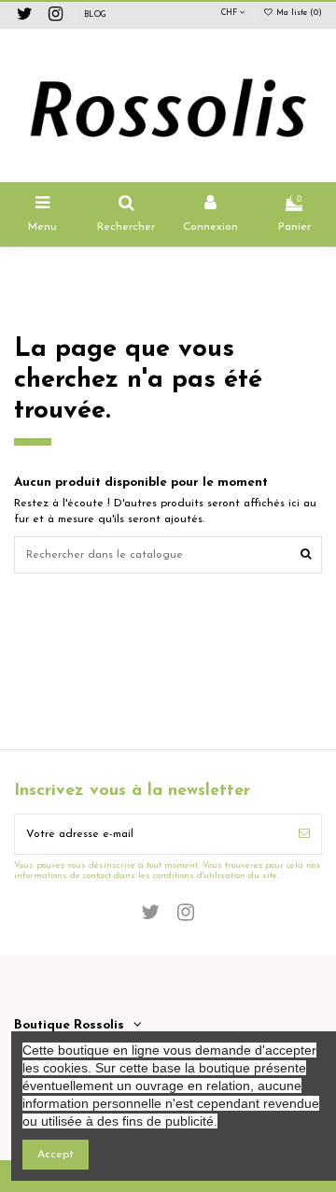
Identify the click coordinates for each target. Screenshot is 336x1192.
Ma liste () (297, 13)
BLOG (95, 15)
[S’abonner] (304, 834)
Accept (55, 1154)
